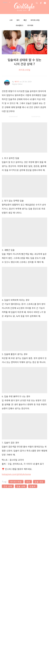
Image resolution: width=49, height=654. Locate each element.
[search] (37, 3)
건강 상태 (8, 486)
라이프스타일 (35, 20)
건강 (28, 481)
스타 (10, 20)
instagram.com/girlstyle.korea (16, 474)
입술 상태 (21, 486)
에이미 (17, 81)
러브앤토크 (19, 25)
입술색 (33, 486)
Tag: (5, 481)
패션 (25, 20)
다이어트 (30, 25)
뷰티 (18, 20)
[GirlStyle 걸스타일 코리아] (24, 7)
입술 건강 (39, 481)
